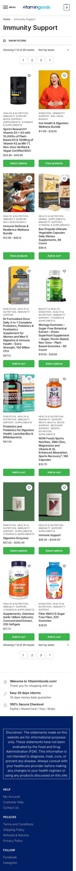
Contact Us (11, 807)
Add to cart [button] (54, 255)
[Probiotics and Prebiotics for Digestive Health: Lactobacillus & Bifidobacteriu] (18, 393)
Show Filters (17, 40)
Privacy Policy (13, 840)
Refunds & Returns (16, 835)
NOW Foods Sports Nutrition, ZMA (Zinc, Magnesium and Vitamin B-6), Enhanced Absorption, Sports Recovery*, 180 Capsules (53, 449)
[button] (66, 7)
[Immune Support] (54, 501)
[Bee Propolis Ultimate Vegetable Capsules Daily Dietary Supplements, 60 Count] (54, 192)
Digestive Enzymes (15, 538)
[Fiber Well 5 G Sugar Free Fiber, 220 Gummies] (54, 580)
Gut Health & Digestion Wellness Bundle (53, 124)
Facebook (10, 857)
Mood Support (12, 119)
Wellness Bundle (14, 222)
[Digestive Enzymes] (18, 501)
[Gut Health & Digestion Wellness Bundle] (54, 89)
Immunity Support (15, 116)
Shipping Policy (13, 829)
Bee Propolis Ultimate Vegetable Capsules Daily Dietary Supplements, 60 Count (53, 236)
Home (6, 19)
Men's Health (47, 422)
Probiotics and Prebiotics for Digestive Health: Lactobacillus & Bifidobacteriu (18, 432)
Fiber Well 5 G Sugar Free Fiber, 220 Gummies (52, 617)
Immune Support (50, 535)
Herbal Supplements (52, 219)
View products (54, 163)
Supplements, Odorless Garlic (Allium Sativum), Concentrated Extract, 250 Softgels (18, 619)
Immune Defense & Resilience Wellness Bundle (16, 229)
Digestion (45, 113)
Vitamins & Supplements (18, 123)
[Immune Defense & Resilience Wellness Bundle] (18, 192)
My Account (11, 796)
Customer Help (13, 802)
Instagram (10, 862)
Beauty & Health (49, 309)
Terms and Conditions (18, 824)
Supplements (11, 122)
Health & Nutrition (15, 113)
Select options (18, 163)
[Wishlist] (29, 75)
